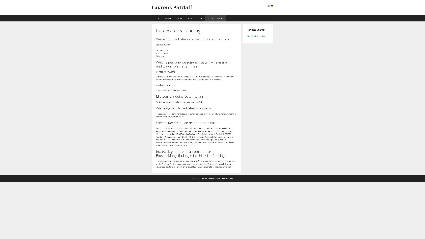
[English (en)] (269, 6)
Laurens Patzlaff (172, 7)
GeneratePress (227, 178)
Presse (156, 18)
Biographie (168, 18)
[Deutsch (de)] (272, 6)
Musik (190, 18)
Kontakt (199, 18)
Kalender (179, 18)
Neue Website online (256, 36)
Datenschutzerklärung (215, 18)
